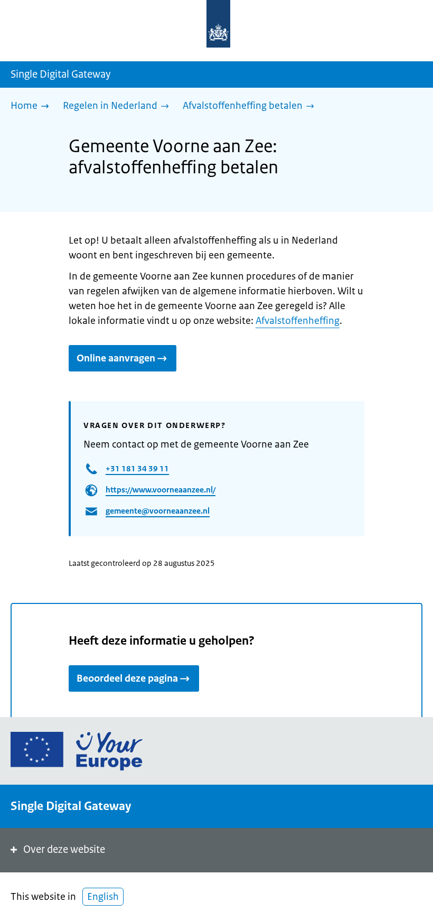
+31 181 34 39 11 (137, 468)
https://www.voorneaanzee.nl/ (160, 490)
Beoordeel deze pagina (127, 678)
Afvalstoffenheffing (298, 320)
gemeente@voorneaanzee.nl (158, 511)
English (103, 896)
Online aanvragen (116, 358)
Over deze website (64, 849)
